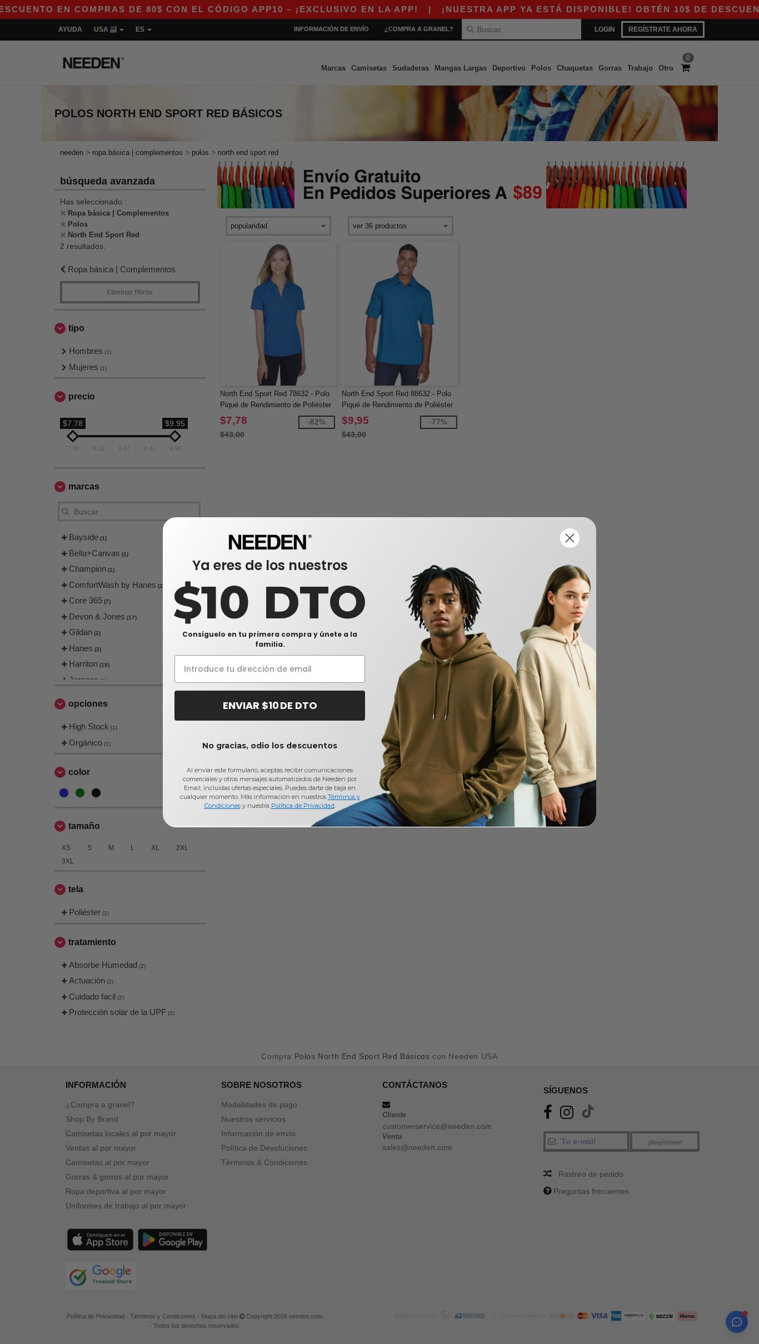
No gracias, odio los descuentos (269, 746)
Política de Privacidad (302, 806)
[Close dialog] (570, 538)
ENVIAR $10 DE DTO (270, 705)
